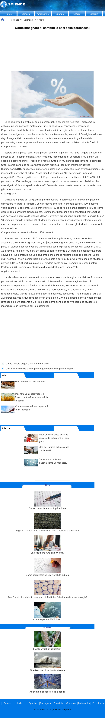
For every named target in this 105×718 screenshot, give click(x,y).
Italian (20, 703)
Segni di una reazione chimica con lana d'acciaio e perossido (47, 530)
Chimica (25, 14)
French (7, 703)
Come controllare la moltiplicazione (47, 508)
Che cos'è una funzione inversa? (47, 552)
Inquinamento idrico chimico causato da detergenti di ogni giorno (54, 438)
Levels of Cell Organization (47, 649)
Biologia (94, 14)
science (15, 19)
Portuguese (45, 703)
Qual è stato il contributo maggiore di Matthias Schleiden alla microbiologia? (47, 597)
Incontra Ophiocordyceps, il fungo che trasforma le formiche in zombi (32, 397)
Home (8, 14)
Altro (41, 19)
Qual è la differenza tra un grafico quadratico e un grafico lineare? (40, 368)
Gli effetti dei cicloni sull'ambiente (47, 670)
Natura (76, 14)
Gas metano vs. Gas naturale (30, 381)
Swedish (58, 703)
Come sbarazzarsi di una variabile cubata (47, 575)
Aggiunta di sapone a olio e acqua (47, 691)
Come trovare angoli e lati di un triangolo (27, 363)
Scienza (28, 19)
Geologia (71, 703)
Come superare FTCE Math (47, 619)
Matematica (83, 703)
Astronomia (43, 14)
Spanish (33, 703)
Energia (60, 14)
